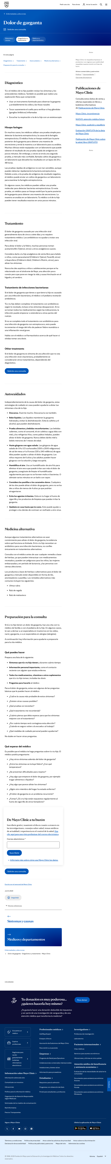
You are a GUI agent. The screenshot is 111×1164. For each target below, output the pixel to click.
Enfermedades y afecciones (16, 14)
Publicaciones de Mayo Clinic (91, 108)
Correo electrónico (16, 839)
